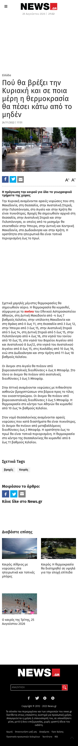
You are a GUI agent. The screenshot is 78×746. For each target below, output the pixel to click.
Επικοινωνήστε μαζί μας (26, 732)
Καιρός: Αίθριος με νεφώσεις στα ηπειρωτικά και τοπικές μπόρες (18, 570)
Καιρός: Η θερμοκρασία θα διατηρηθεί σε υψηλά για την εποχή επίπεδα (58, 568)
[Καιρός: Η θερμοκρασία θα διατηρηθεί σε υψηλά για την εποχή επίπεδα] (58, 548)
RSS (56, 737)
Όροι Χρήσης (58, 732)
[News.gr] (39, 6)
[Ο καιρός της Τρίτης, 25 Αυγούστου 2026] (19, 603)
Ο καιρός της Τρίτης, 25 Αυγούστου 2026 (18, 622)
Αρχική (9, 732)
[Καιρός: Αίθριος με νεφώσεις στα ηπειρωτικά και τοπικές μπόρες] (19, 548)
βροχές (8, 469)
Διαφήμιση (44, 732)
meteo (29, 311)
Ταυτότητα (47, 737)
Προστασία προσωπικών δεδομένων (23, 737)
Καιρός (23, 469)
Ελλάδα (6, 75)
